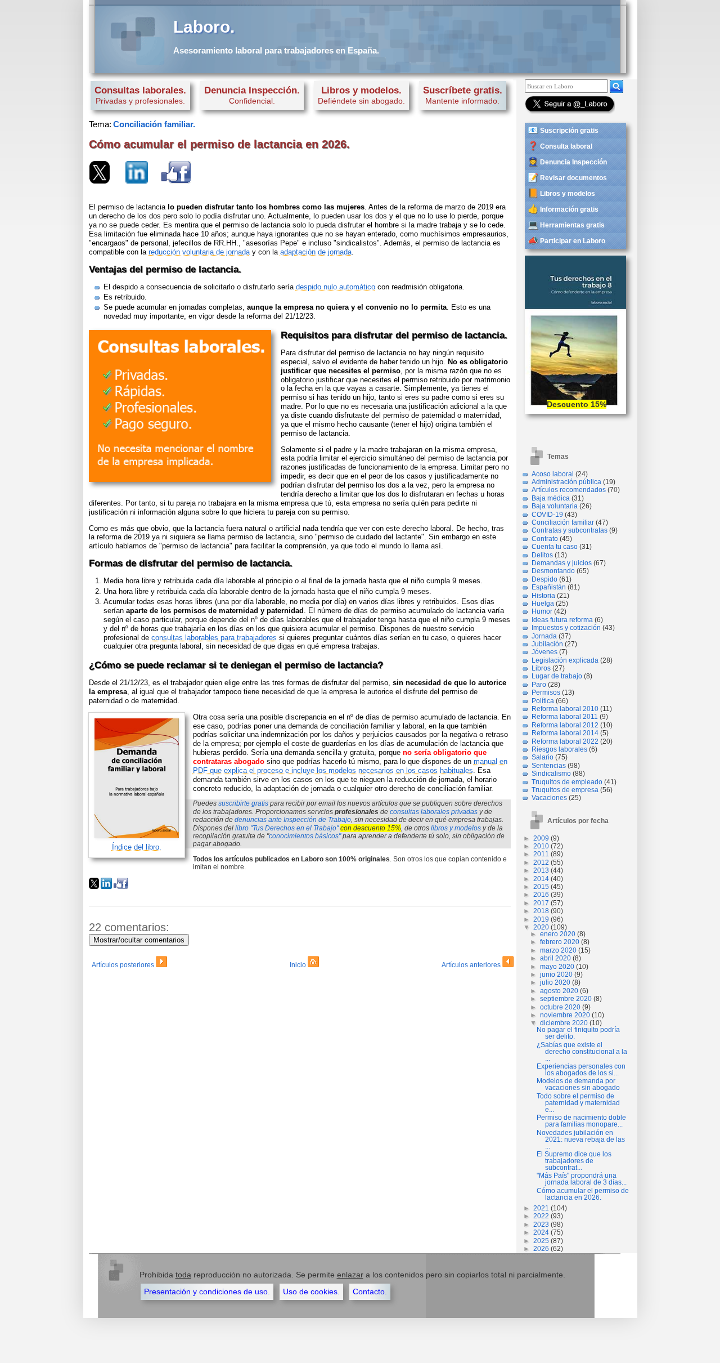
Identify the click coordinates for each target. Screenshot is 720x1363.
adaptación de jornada (316, 252)
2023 (541, 1224)
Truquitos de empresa (565, 790)
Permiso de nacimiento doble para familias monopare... (581, 1121)
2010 (541, 846)
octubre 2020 (560, 1007)
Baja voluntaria (555, 506)
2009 (541, 838)
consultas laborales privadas (434, 812)
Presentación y (207, 1291)
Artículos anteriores (472, 965)
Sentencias (549, 766)
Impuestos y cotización (566, 628)
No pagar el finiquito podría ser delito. (578, 1033)
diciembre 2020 (564, 1023)
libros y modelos (456, 828)
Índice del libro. (136, 847)
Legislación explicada (565, 660)
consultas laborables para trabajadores (214, 637)
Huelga (543, 603)
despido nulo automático (335, 287)
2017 (541, 903)
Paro (539, 685)
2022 (541, 1216)
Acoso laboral (553, 474)
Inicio (299, 965)
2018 (541, 911)
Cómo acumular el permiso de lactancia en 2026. (583, 1194)
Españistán (549, 587)
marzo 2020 (558, 950)
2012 (541, 862)
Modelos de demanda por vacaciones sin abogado (578, 1084)
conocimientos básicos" (305, 836)
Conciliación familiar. (154, 124)
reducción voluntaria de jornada (199, 252)
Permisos (546, 692)
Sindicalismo (551, 773)
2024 (541, 1232)
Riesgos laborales (559, 749)
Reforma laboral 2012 (565, 725)
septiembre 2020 (566, 999)
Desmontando (553, 571)
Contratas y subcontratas (570, 530)
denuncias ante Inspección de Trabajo (293, 820)
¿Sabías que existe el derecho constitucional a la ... (582, 1051)
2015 (541, 887)
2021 (541, 1208)
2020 (541, 927)
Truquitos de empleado (567, 782)
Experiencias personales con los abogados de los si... (581, 1069)
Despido (544, 579)
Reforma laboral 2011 (565, 717)
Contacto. (370, 1291)
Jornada (544, 636)
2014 (541, 879)
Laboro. (204, 26)
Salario (543, 757)
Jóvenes (544, 652)
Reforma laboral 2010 (565, 709)
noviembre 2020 (565, 1015)
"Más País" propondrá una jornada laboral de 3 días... (582, 1179)
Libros (541, 668)
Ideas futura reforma (562, 620)
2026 (541, 1249)
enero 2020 (557, 934)
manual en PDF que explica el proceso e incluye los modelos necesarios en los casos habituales (350, 766)
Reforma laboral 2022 (565, 741)
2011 (541, 854)
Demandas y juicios (562, 563)
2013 (541, 870)
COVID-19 (547, 515)
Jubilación (547, 644)
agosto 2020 (559, 991)
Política (543, 701)
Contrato (545, 539)
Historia (543, 596)
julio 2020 (555, 982)
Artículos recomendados (569, 490)
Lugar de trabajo (557, 676)
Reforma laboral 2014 (565, 733)
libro (287, 828)
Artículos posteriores (124, 965)
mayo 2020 (557, 967)
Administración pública (566, 482)
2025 (541, 1241)
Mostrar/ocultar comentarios (138, 940)
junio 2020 (556, 974)
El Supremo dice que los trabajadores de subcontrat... (574, 1161)
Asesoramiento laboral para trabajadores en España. (276, 50)
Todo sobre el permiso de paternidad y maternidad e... (578, 1103)
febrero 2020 (559, 942)
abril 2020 (555, 958)
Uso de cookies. (311, 1291)
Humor (542, 611)
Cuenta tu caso (555, 547)
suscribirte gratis (243, 803)
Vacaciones (549, 798)
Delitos (542, 555)
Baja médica (551, 498)
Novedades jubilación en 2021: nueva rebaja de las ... (581, 1139)
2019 (541, 919)
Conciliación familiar (563, 522)
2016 (541, 895)
